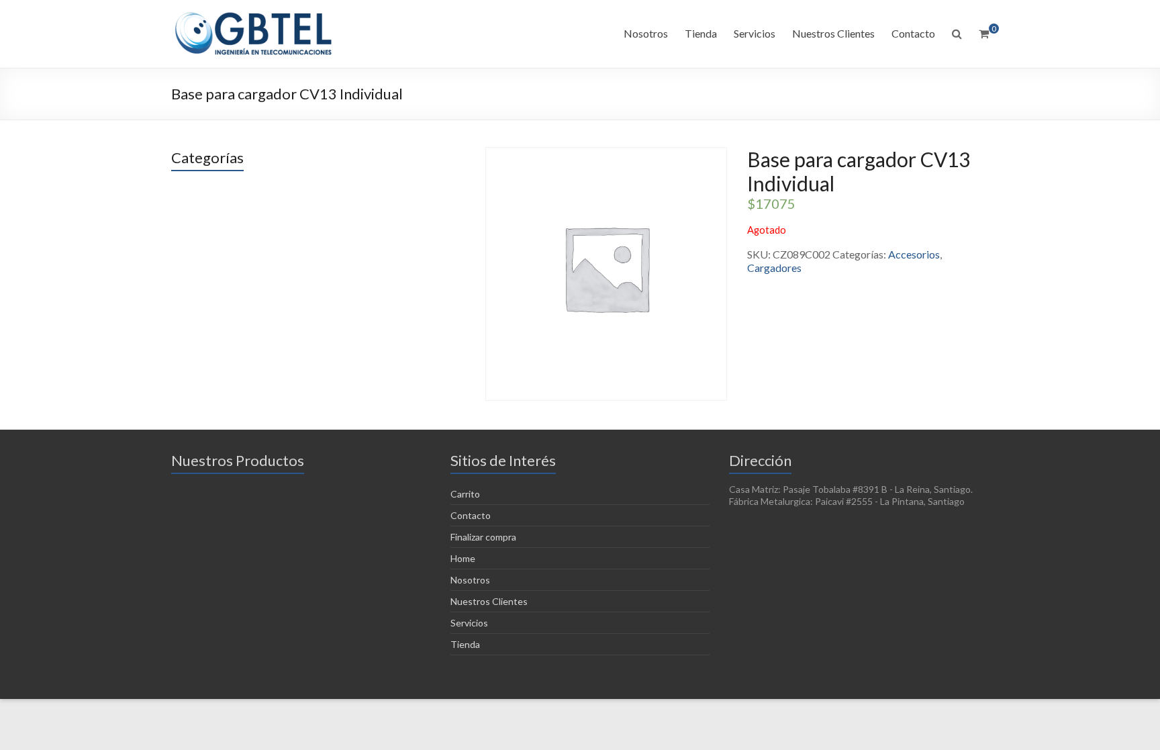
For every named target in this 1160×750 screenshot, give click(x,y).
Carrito (465, 494)
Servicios (754, 33)
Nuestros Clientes (833, 33)
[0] (984, 33)
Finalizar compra (483, 537)
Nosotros (646, 33)
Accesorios (914, 254)
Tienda (701, 33)
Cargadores (774, 267)
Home (462, 558)
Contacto (913, 33)
